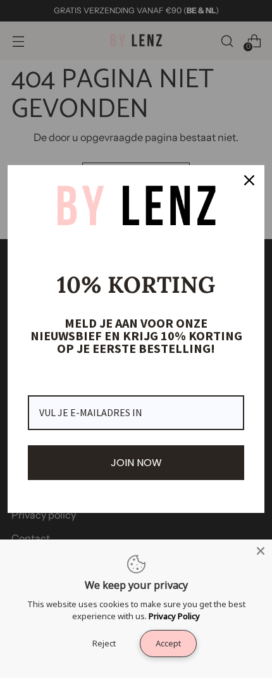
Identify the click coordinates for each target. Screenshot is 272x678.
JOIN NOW (136, 462)
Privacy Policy (174, 616)
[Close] (260, 551)
